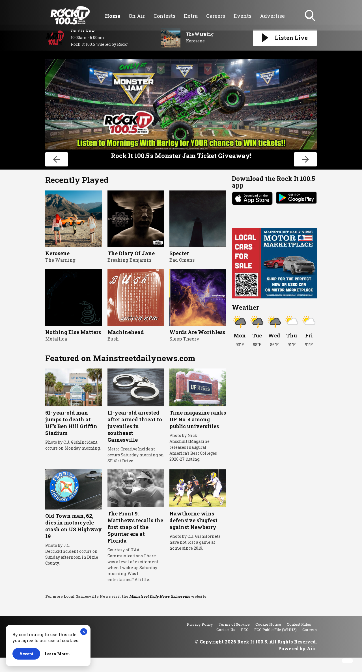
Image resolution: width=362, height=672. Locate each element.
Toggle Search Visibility (310, 21)
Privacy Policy (200, 624)
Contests (164, 15)
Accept (26, 653)
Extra (191, 15)
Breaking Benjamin (129, 260)
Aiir (311, 648)
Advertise (272, 15)
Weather (245, 307)
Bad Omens (182, 260)
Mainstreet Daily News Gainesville (159, 596)
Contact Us (225, 629)
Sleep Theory (184, 339)
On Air (137, 15)
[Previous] (56, 159)
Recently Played (77, 180)
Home (112, 15)
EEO (245, 629)
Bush (113, 339)
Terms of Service (234, 624)
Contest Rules (299, 624)
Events (242, 15)
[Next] (305, 159)
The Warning (60, 260)
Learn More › (57, 653)
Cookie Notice (268, 624)
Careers (215, 15)
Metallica (56, 339)
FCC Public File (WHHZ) (275, 629)
